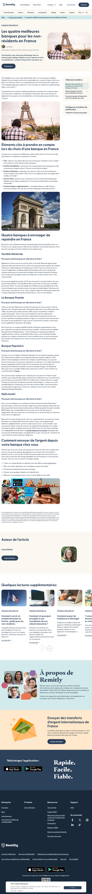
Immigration (42, 12)
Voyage (53, 12)
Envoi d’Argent (25, 5)
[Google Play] (33, 769)
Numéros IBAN (52, 828)
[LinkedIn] (72, 825)
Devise (62, 12)
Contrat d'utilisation (8, 854)
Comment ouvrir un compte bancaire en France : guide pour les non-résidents (12, 620)
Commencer (8, 66)
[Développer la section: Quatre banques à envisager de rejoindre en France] (87, 91)
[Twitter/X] (80, 820)
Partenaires (51, 823)
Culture (20, 12)
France (17, 371)
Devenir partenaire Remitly (57, 832)
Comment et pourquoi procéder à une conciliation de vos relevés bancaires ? (40, 620)
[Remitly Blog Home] (9, 5)
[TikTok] (80, 825)
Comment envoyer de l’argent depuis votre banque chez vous (76, 97)
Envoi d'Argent (29, 807)
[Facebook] (72, 820)
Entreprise (30, 12)
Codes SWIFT (52, 812)
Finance (71, 12)
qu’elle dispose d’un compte (37, 430)
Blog (3, 812)
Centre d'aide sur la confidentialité (45, 859)
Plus (80, 12)
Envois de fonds (9, 12)
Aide (60, 5)
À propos (4, 807)
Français (50, 5)
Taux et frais (37, 5)
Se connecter (71, 5)
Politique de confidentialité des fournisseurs (53, 854)
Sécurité (63, 859)
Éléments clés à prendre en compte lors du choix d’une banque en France (74, 86)
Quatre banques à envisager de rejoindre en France (74, 92)
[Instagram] (87, 820)
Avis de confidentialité (27, 854)
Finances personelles (80, 112)
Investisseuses (6, 816)
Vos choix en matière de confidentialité (9, 821)
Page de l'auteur (9, 558)
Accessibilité (73, 859)
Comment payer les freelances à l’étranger (68, 617)
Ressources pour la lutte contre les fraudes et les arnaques (56, 817)
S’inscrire (84, 5)
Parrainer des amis (54, 836)
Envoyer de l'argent (56, 741)
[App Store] (13, 769)
